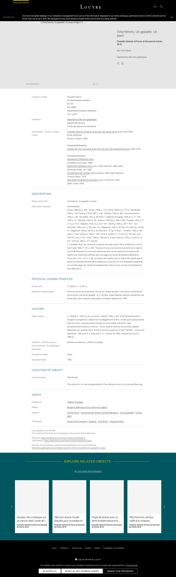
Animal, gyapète (127, 412)
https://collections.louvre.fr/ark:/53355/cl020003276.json (68, 440)
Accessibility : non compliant (113, 548)
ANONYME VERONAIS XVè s (80, 166)
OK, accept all (50, 571)
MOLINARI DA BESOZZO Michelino (82, 180)
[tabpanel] (88, 506)
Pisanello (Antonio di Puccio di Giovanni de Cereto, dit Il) (92, 132)
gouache (93, 421)
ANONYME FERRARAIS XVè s (80, 159)
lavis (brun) (103, 421)
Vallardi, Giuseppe (75, 402)
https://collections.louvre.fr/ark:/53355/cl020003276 (63, 438)
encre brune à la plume (77, 421)
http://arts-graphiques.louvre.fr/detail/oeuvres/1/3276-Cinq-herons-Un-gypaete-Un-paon (69, 448)
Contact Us (64, 548)
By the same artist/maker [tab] (88, 471)
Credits (97, 548)
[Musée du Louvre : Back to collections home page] (90, 7)
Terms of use (76, 548)
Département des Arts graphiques (82, 119)
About (54, 548)
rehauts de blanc (116, 421)
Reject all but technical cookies (82, 571)
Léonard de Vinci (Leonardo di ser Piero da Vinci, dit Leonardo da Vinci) (98, 149)
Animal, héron (73, 412)
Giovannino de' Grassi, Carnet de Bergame (99, 412)
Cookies (88, 548)
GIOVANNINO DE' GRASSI (78, 173)
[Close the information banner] (171, 17)
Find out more (131, 565)
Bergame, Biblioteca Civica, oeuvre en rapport (87, 407)
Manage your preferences (120, 571)
